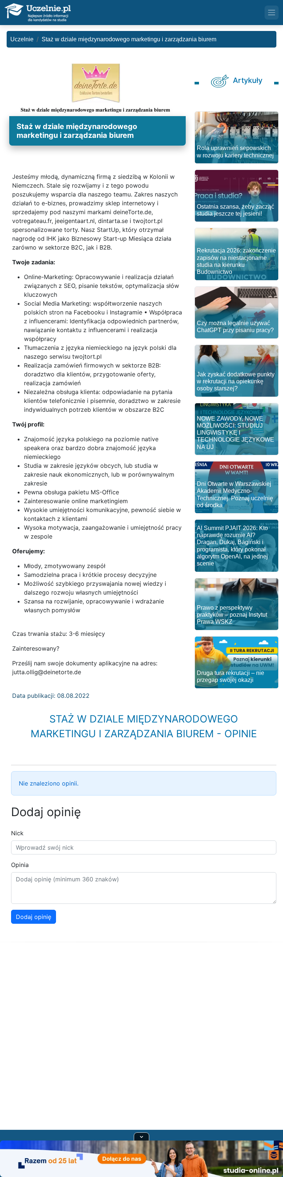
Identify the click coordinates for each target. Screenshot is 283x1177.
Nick (17, 833)
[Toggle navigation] (272, 13)
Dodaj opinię (33, 916)
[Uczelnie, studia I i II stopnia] (37, 12)
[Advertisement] (141, 1045)
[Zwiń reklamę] (141, 1136)
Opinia (20, 864)
